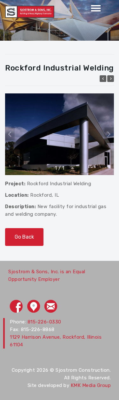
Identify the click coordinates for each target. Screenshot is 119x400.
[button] (109, 133)
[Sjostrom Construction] (29, 11)
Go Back (24, 237)
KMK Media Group (91, 385)
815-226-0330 (44, 322)
